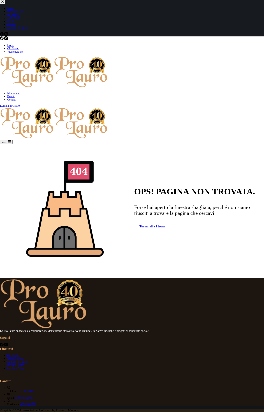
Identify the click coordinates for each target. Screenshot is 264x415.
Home (10, 45)
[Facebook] (2, 39)
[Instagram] (6, 39)
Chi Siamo (13, 48)
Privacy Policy (15, 364)
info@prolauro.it (24, 397)
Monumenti (13, 93)
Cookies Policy (15, 368)
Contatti (11, 99)
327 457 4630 (26, 391)
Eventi (11, 96)
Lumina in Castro (10, 105)
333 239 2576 (28, 404)
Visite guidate (15, 51)
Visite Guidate (15, 358)
